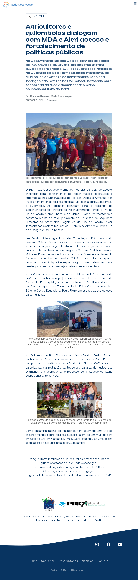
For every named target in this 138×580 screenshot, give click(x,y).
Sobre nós (48, 561)
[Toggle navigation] (135, 3)
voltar (39, 16)
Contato (103, 561)
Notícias (87, 561)
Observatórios (68, 561)
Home (33, 561)
